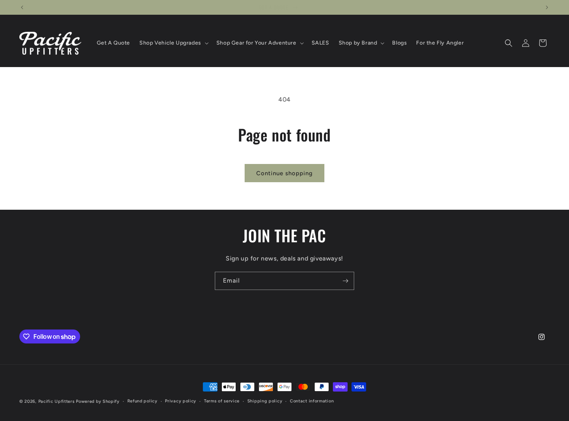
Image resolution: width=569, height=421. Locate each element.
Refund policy (142, 401)
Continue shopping (284, 173)
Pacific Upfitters (56, 401)
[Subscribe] (345, 281)
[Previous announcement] (22, 7)
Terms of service (222, 401)
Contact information (312, 401)
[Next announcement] (546, 7)
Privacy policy (180, 401)
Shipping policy (265, 401)
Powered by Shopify (98, 401)
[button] (173, 43)
